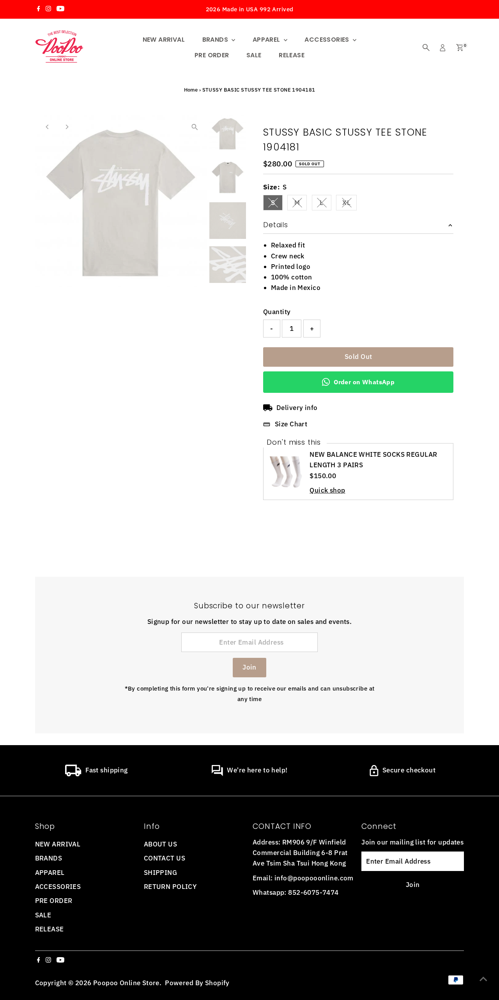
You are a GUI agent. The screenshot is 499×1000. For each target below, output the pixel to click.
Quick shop (327, 490)
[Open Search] (426, 47)
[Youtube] (60, 9)
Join (249, 667)
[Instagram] (48, 9)
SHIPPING (160, 872)
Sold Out (358, 356)
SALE (254, 55)
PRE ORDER (212, 55)
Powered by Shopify (197, 983)
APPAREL (267, 39)
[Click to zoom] (194, 127)
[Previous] (48, 127)
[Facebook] (38, 9)
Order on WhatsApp (364, 382)
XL (349, 204)
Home (191, 90)
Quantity (276, 311)
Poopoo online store (126, 983)
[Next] (67, 127)
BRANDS (216, 39)
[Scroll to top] (483, 978)
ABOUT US (160, 844)
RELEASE (291, 55)
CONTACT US (164, 858)
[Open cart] (460, 47)
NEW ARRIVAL (164, 39)
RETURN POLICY (170, 886)
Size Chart (291, 424)
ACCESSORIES (327, 39)
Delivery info (297, 407)
